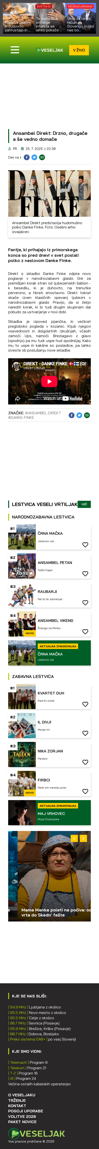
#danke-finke (21, 417)
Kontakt (17, 1105)
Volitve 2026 (22, 1116)
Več (84, 504)
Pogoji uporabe (25, 1111)
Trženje (17, 1100)
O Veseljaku (21, 1094)
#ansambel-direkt (43, 412)
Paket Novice (22, 1121)
